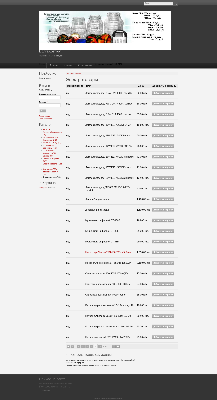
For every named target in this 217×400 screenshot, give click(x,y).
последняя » (118, 346)
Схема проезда (85, 65)
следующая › (114, 346)
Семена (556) (48, 156)
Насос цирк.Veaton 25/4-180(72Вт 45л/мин (108, 252)
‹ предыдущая (72, 346)
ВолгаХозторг (50, 51)
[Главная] (105, 49)
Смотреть (43, 188)
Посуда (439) (48, 145)
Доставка (54, 65)
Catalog (78, 73)
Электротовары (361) (52, 177)
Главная (70, 73)
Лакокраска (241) (50, 140)
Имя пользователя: (48, 94)
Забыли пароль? (46, 119)
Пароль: (43, 102)
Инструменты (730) (51, 137)
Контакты (68, 65)
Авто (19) (46, 129)
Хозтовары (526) (50, 169)
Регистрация (44, 116)
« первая (68, 346)
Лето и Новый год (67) (52, 143)
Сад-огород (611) (50, 148)
